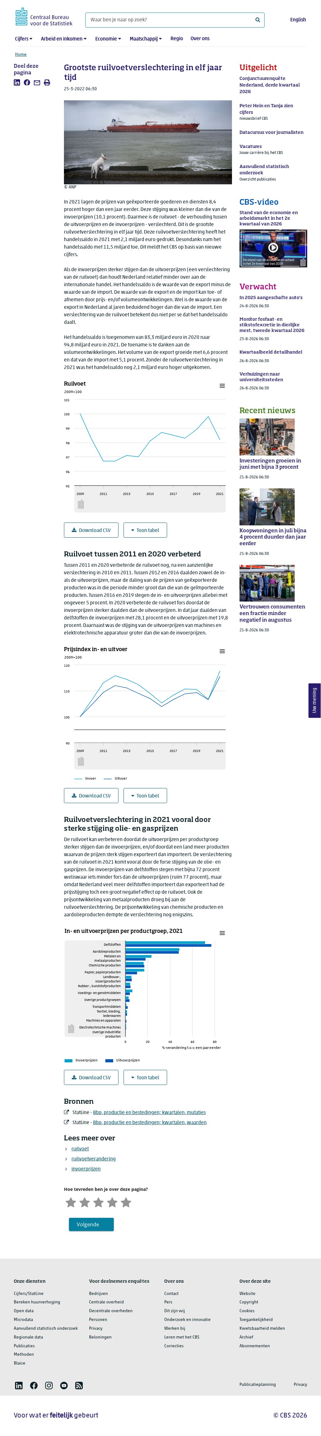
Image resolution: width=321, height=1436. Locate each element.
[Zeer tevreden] (126, 1201)
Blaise (19, 1363)
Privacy (96, 1329)
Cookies (247, 1311)
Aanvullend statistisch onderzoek (46, 1329)
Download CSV (95, 530)
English (298, 20)
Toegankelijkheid (256, 1320)
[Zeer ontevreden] (71, 1201)
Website (247, 1294)
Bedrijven (98, 1294)
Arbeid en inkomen (61, 39)
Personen (98, 1320)
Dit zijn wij (174, 1311)
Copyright (248, 1302)
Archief (246, 1337)
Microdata (23, 1320)
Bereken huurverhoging (37, 1302)
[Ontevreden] (85, 1201)
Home (21, 55)
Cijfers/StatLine (29, 1294)
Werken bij (174, 1329)
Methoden (24, 1355)
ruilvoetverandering (93, 1159)
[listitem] (17, 82)
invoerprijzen (86, 1169)
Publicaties (24, 1346)
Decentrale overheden (111, 1311)
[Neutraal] (98, 1201)
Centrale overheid (106, 1302)
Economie (106, 39)
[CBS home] (44, 15)
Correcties (174, 1346)
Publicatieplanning (257, 1385)
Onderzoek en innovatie (187, 1320)
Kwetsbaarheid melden (262, 1329)
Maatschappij (144, 39)
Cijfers (21, 39)
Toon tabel (148, 530)
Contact (171, 1294)
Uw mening (314, 700)
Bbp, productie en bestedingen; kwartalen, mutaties (149, 1112)
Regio (177, 38)
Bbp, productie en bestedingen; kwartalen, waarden (150, 1122)
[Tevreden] (112, 1201)
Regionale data (28, 1337)
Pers (168, 1302)
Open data (24, 1311)
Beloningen (100, 1337)
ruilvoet (80, 1149)
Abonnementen (254, 1346)
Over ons (200, 38)
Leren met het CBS (181, 1337)
